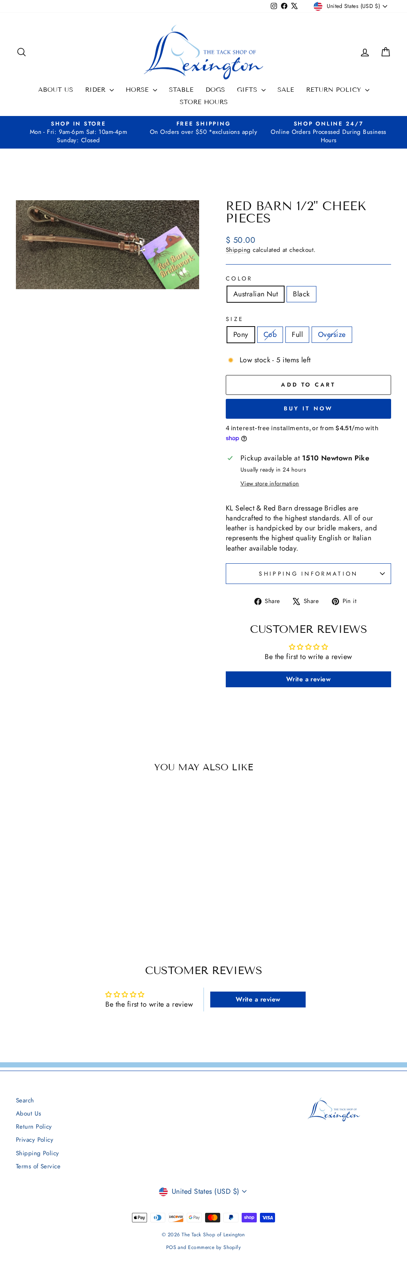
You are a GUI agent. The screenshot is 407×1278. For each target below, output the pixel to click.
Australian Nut (255, 294)
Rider (96, 89)
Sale (285, 89)
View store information (269, 483)
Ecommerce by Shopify (214, 1247)
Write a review (308, 679)
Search (25, 1100)
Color (239, 278)
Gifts (248, 89)
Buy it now (308, 408)
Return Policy (334, 89)
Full (297, 334)
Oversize (332, 334)
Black (301, 294)
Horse (138, 89)
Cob (270, 334)
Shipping (238, 250)
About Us (55, 89)
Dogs (215, 89)
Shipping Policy (37, 1153)
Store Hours (204, 102)
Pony (240, 334)
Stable (181, 89)
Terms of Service (38, 1166)
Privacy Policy (34, 1139)
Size (235, 319)
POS (171, 1247)
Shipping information (308, 574)
